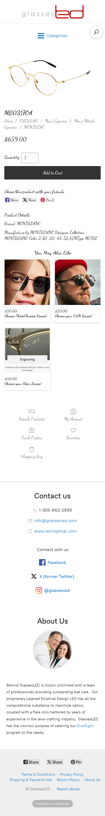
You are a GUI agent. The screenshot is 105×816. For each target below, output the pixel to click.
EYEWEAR (28, 120)
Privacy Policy (71, 774)
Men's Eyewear (56, 120)
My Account (73, 418)
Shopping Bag (32, 456)
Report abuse (68, 789)
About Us (92, 780)
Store (8, 120)
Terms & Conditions (38, 774)
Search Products (32, 418)
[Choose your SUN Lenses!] (77, 282)
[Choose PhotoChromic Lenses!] (27, 282)
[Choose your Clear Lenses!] (27, 350)
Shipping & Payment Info (30, 780)
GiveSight (85, 726)
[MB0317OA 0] (52, 76)
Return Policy (68, 780)
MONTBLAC (34, 127)
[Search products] (96, 32)
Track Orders (31, 437)
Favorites (73, 437)
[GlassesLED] (52, 12)
